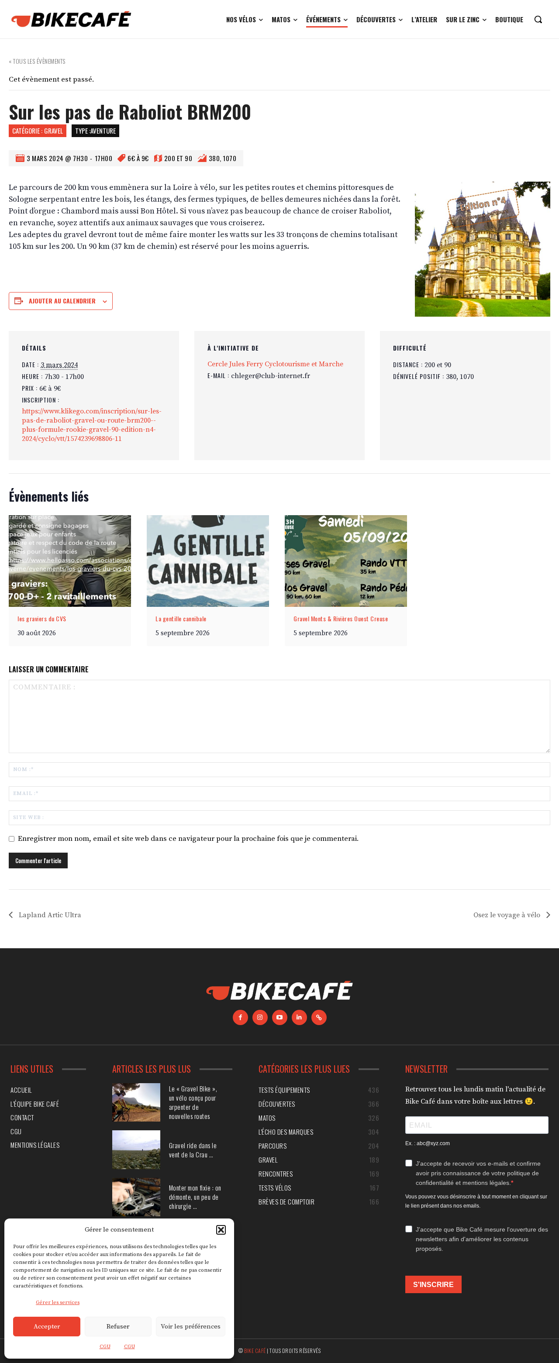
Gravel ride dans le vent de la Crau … (193, 1149)
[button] (221, 1229)
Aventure (103, 130)
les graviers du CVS (41, 618)
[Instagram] (260, 1017)
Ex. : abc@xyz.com (427, 1143)
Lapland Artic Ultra (49, 915)
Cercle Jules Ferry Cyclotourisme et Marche (275, 364)
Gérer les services (57, 1302)
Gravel (53, 130)
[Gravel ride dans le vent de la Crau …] (136, 1149)
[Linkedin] (299, 1017)
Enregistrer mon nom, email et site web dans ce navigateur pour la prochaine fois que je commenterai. (188, 838)
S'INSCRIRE (433, 1284)
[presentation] (70, 561)
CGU (105, 1346)
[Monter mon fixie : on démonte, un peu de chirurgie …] (136, 1197)
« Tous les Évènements (37, 60)
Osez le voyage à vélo (507, 915)
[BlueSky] (319, 1017)
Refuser (118, 1326)
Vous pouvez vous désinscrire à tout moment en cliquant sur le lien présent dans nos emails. (476, 1201)
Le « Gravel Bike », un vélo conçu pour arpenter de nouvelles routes (193, 1102)
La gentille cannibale (181, 618)
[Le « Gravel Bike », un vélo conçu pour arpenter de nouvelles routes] (136, 1102)
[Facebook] (240, 1017)
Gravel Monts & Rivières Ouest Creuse (340, 618)
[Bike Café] (71, 19)
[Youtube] (279, 1017)
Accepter (47, 1326)
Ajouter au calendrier (62, 300)
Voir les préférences (191, 1326)
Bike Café (255, 1350)
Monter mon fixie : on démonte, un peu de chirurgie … (195, 1197)
